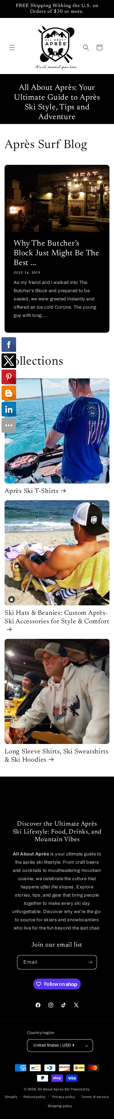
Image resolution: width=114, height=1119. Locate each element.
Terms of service (95, 1097)
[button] (12, 47)
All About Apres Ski (54, 1089)
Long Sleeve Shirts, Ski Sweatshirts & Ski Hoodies (56, 756)
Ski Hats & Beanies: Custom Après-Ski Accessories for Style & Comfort (57, 617)
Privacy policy (63, 1097)
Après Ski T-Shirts (32, 491)
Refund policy (34, 1097)
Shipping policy (60, 1106)
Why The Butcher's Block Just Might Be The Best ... (56, 253)
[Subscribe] (90, 962)
